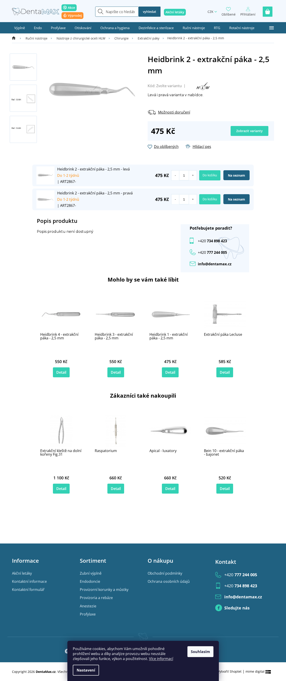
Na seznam (236, 175)
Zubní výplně (91, 573)
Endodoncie (90, 581)
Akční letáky (22, 573)
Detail (61, 372)
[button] (193, 175)
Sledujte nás (237, 608)
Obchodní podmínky (165, 573)
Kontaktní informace (29, 581)
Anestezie (88, 606)
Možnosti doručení (174, 112)
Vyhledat (149, 11)
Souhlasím (200, 651)
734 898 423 (212, 240)
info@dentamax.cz (215, 263)
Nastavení (86, 670)
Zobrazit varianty (249, 131)
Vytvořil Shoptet (229, 671)
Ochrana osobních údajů (169, 581)
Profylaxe (88, 614)
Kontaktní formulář (28, 589)
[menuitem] (19, 27)
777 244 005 (240, 574)
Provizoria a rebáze (96, 597)
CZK (210, 11)
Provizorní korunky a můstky (104, 589)
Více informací (161, 658)
